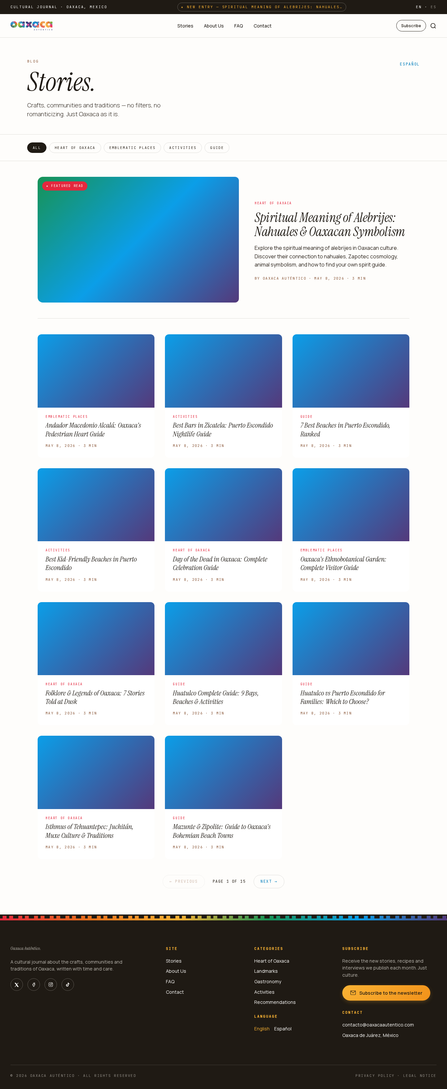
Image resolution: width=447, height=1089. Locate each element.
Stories (185, 26)
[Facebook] (33, 984)
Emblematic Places (132, 147)
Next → (268, 881)
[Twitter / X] (16, 984)
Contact (263, 26)
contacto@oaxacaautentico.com (378, 1025)
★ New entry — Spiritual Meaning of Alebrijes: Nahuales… (262, 7)
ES (434, 7)
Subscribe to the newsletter (390, 993)
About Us (214, 26)
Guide (217, 147)
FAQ (238, 26)
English (262, 1028)
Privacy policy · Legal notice (396, 1075)
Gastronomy (267, 981)
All (37, 147)
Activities (182, 147)
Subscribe (411, 25)
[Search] (433, 26)
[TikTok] (68, 984)
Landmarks (266, 971)
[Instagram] (51, 984)
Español (410, 64)
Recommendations (275, 1002)
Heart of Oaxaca (75, 147)
